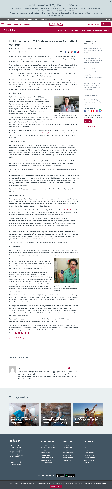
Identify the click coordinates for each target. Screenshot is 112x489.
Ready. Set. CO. (45, 19)
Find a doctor (45, 450)
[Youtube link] (92, 111)
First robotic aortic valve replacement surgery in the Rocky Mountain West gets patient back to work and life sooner (92, 100)
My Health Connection (91, 24)
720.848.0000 (16, 447)
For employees (67, 455)
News (89, 30)
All (54, 30)
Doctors (8, 24)
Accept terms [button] (56, 486)
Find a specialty (46, 455)
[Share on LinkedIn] (75, 52)
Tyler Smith (14, 52)
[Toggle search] (2, 19)
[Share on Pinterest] (72, 52)
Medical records (67, 445)
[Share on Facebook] (65, 52)
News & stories (67, 460)
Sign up (88, 121)
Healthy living (74, 30)
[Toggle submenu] (2, 24)
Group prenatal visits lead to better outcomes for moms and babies (93, 50)
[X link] (88, 111)
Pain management (16, 337)
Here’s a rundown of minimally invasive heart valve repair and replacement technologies (93, 60)
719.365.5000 (16, 457)
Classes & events (67, 447)
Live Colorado (97, 30)
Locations (27, 24)
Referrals (8, 19)
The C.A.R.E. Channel (68, 210)
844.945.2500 (16, 464)
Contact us (87, 462)
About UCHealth (89, 445)
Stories (83, 30)
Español (108, 19)
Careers (16, 19)
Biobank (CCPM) (89, 460)
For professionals (68, 457)
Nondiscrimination (89, 457)
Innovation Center (89, 455)
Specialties (17, 24)
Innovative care (62, 30)
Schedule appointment (48, 447)
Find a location (45, 452)
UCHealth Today (10, 30)
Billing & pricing (46, 460)
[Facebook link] (85, 111)
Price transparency (46, 462)
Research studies (33, 19)
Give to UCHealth (89, 452)
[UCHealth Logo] (15, 440)
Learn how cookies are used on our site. (96, 483)
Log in (108, 24)
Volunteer (87, 450)
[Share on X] (68, 52)
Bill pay (23, 19)
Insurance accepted (47, 457)
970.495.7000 (16, 452)
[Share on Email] (78, 52)
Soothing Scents (47, 133)
